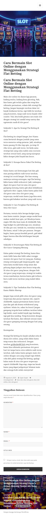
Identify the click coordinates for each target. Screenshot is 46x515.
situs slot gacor (28, 380)
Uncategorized (8, 380)
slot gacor (14, 382)
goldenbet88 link (18, 344)
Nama (6, 432)
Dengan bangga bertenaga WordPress (16, 512)
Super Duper (24, 378)
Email (7, 441)
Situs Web (8, 450)
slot (9, 382)
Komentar (8, 402)
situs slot (20, 380)
